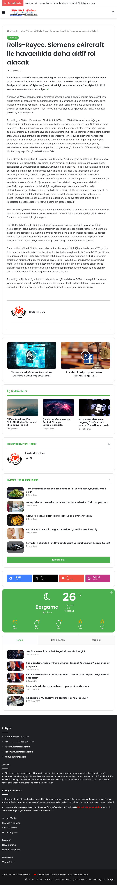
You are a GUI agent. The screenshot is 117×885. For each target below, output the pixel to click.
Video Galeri (8, 862)
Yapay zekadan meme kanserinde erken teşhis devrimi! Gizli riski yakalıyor (67, 502)
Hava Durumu (9, 845)
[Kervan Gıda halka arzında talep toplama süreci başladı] (15, 689)
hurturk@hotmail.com (15, 757)
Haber (23, 31)
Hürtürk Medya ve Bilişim (64, 874)
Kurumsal (49, 879)
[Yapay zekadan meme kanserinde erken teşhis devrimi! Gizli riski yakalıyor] (15, 506)
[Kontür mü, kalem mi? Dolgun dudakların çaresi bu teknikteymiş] (15, 533)
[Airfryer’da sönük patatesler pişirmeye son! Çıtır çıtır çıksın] (15, 520)
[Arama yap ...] (113, 13)
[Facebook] (13, 328)
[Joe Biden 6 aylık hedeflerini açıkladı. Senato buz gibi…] (15, 654)
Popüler (20, 639)
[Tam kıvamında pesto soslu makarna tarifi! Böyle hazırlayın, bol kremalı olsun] (15, 493)
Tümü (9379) (58, 559)
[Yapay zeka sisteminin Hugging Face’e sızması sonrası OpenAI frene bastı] (94, 407)
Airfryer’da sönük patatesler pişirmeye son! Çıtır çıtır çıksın (59, 515)
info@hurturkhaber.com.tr (17, 746)
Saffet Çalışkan (9, 827)
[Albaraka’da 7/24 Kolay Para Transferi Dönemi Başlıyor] (15, 701)
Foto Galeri (7, 857)
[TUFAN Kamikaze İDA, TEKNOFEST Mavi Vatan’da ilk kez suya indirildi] (22, 407)
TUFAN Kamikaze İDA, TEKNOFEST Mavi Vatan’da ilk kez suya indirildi (21, 422)
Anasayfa (13, 31)
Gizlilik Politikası (63, 879)
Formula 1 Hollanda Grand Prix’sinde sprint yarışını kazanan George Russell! (68, 543)
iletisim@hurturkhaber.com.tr (19, 752)
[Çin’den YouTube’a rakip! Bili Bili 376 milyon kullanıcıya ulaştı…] (58, 407)
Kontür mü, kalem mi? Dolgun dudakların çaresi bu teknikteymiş (61, 529)
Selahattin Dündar (11, 823)
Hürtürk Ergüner (10, 832)
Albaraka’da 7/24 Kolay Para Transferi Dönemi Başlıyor (57, 697)
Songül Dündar (9, 818)
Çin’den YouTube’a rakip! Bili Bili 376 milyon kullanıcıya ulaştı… (57, 422)
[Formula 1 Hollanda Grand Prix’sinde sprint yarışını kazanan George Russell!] (15, 547)
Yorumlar (96, 639)
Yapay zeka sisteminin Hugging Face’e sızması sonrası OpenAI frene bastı (94, 422)
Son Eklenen (58, 639)
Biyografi (6, 840)
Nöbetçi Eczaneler (11, 849)
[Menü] (3, 13)
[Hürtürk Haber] (23, 12)
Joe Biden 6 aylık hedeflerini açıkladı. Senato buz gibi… (56, 651)
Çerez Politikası (80, 879)
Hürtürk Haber (35, 453)
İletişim (110, 879)
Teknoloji (31, 31)
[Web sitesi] (27, 458)
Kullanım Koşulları (97, 879)
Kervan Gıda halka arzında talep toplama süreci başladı (57, 686)
